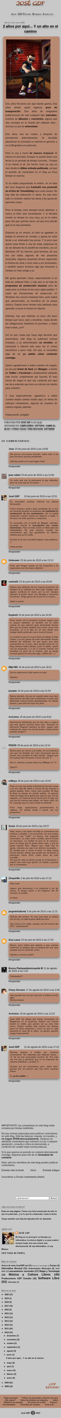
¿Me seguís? (10, 1400)
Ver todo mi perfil (13, 1253)
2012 (7, 1325)
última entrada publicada (34, 168)
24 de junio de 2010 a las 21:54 (34, 691)
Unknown (14, 560)
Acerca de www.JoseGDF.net (14, 1265)
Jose (11, 449)
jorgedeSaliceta (17, 911)
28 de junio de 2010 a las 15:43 (34, 781)
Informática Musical (11, 1268)
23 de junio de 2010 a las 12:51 (40, 496)
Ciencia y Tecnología (39, 1265)
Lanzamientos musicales (21, 1271)
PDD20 (12, 745)
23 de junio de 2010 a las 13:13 (36, 560)
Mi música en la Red (36, 1402)
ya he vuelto (19, 1076)
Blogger (42, 369)
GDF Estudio (24, 14)
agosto (10, 1351)
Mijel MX (13, 667)
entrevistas (31, 126)
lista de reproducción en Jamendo (35, 1219)
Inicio (13, 14)
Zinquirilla (14, 878)
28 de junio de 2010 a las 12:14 (33, 745)
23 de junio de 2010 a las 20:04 (35, 581)
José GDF (14, 496)
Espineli (13, 615)
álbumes (23, 119)
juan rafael (14, 475)
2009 (7, 1383)
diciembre (11, 1336)
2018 (7, 1302)
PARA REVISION (35, 429)
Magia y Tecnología (49, 1271)
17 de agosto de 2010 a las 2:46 (43, 990)
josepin (13, 691)
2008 (7, 1386)
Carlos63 (36, 187)
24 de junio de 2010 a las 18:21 (35, 667)
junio (9, 1355)
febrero (10, 1374)
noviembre (12, 1339)
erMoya (13, 781)
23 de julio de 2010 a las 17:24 (37, 940)
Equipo (53, 1265)
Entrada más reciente (12, 1170)
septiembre (12, 1347)
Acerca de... (48, 14)
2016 (7, 1310)
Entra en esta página (10, 1211)
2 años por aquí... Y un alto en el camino (25, 1358)
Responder (14, 466)
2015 (7, 1313)
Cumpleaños (27, 426)
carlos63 (13, 581)
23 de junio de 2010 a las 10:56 (31, 449)
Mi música (36, 14)
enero (9, 1378)
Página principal (10, 1398)
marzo (10, 1370)
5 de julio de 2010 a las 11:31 (42, 911)
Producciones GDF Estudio (16, 1278)
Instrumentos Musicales (39, 1268)
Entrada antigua (51, 1170)
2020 (7, 1294)
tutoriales (51, 115)
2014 (7, 1317)
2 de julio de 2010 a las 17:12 (36, 878)
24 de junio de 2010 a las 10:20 (35, 615)
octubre (10, 1343)
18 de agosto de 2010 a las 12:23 (37, 1013)
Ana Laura (14, 940)
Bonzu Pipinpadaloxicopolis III (26, 968)
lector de (25, 369)
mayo (9, 1363)
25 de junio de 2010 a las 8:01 (36, 717)
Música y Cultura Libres (30, 1274)
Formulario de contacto (30, 1404)
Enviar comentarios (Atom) (30, 1177)
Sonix (12, 826)
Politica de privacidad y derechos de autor (40, 1398)
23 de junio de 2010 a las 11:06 (37, 475)
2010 (7, 1332)
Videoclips (12, 1282)
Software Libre (49, 1278)
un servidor (46, 342)
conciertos (37, 119)
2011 (7, 1328)
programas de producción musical (25, 285)
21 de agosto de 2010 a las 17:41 (41, 1047)
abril (9, 1366)
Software (49, 429)
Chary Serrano (17, 990)
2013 (7, 1321)
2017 (7, 1306)
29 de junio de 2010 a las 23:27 (32, 826)
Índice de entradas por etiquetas (34, 1400)
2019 (7, 1298)
